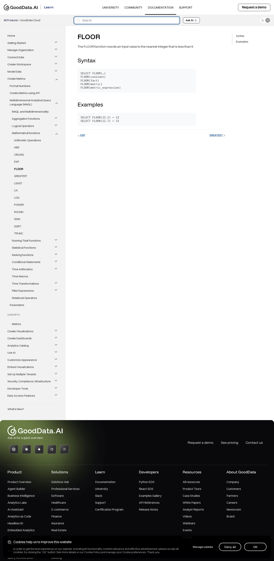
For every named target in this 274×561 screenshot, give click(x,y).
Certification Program (109, 509)
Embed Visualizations (20, 367)
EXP (16, 161)
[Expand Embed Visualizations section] (56, 367)
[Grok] (51, 449)
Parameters (17, 305)
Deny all (230, 547)
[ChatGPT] (13, 449)
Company (232, 482)
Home (11, 35)
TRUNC (18, 233)
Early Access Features (21, 395)
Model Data (14, 71)
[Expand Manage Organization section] (56, 50)
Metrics (16, 324)
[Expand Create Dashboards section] (56, 338)
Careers (231, 502)
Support (185, 7)
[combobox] (126, 20)
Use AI (11, 352)
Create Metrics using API (25, 93)
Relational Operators (24, 298)
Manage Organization (20, 50)
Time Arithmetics (22, 269)
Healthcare (58, 502)
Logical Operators (23, 126)
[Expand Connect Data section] (56, 57)
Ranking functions (23, 255)
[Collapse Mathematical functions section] (56, 133)
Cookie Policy (92, 552)
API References (149, 502)
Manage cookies (203, 547)
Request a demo (254, 7)
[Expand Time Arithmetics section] (56, 269)
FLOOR (18, 169)
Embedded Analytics (21, 530)
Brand (230, 516)
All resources (191, 482)
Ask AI (189, 20)
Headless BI (15, 523)
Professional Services (65, 489)
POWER (19, 204)
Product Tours (192, 489)
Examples (242, 41)
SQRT (17, 226)
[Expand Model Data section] (56, 72)
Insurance (57, 523)
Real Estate (59, 530)
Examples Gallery (150, 496)
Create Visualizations (20, 331)
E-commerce (60, 509)
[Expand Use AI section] (56, 353)
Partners (232, 496)
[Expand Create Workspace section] (56, 64)
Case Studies (191, 496)
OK (255, 547)
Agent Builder (16, 489)
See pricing (229, 442)
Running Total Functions (26, 240)
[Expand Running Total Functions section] (56, 241)
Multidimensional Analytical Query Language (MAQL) (30, 102)
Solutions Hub (60, 482)
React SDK (146, 489)
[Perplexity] (64, 449)
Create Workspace (19, 64)
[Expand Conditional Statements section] (56, 262)
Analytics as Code (19, 516)
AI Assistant (15, 509)
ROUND (18, 212)
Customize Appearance (22, 360)
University (110, 7)
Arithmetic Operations (27, 140)
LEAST (18, 183)
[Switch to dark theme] (265, 20)
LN (16, 190)
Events (187, 530)
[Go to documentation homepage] (21, 7)
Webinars (189, 523)
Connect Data (15, 57)
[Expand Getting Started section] (56, 43)
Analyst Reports (193, 509)
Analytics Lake (17, 502)
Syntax (240, 36)
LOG (16, 197)
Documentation (160, 7)
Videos (187, 516)
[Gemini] (39, 449)
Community (133, 7)
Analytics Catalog (18, 345)
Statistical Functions (24, 247)
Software (57, 496)
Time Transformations (25, 283)
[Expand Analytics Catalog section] (56, 346)
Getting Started (16, 43)
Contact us (254, 442)
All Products (11, 20)
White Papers (192, 502)
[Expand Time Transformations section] (56, 284)
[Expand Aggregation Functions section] (56, 119)
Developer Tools (17, 388)
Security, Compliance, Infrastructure (29, 381)
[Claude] (26, 449)
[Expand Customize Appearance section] (56, 360)
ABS (16, 147)
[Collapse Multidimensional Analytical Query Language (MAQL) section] (56, 102)
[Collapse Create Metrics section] (56, 79)
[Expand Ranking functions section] (56, 255)
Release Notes (148, 509)
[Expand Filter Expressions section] (56, 291)
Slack (98, 496)
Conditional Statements (26, 262)
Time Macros (20, 276)
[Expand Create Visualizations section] (56, 331)
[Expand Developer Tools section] (56, 389)
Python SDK (147, 482)
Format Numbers (20, 86)
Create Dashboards (19, 338)
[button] (99, 61)
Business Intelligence (21, 496)
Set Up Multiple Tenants (21, 374)
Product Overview (19, 482)
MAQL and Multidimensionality (30, 111)
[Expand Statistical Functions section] (56, 248)
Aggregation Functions (26, 118)
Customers (233, 489)
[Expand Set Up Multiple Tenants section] (56, 374)
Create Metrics (16, 78)
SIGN (17, 219)
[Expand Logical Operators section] (56, 126)
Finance (56, 516)
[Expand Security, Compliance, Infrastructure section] (56, 381)
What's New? (15, 409)
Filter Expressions (23, 290)
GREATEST (20, 176)
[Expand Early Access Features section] (56, 396)
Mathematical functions (26, 133)
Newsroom (233, 509)
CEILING (19, 154)
